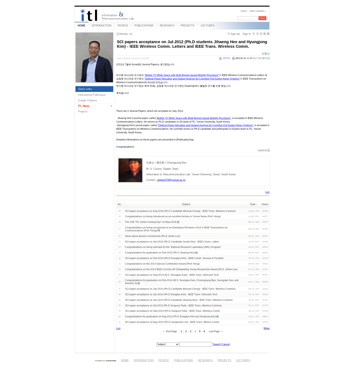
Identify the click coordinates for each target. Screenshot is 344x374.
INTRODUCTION (101, 25)
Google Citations (87, 100)
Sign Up (235, 33)
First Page (171, 331)
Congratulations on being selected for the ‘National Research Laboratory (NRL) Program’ (173, 247)
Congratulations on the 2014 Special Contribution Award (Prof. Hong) (162, 263)
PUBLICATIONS (144, 25)
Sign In (247, 33)
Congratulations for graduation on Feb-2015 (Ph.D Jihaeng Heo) (160, 252)
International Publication (92, 94)
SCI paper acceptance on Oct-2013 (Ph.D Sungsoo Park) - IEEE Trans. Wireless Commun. (173, 305)
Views (265, 204)
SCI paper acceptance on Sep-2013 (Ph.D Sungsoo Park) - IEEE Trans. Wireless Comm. (172, 311)
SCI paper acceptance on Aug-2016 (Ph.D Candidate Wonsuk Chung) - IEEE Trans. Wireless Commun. (180, 210)
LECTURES (208, 25)
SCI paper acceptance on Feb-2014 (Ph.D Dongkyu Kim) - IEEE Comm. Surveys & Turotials (174, 258)
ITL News (83, 105)
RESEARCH (167, 25)
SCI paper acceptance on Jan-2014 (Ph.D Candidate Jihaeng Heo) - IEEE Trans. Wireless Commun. (179, 300)
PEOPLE (123, 25)
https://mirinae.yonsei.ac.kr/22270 (133, 58)
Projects (83, 111)
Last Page (214, 331)
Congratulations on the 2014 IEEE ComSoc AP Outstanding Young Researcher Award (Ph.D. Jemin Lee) (181, 269)
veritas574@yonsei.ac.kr (171, 179)
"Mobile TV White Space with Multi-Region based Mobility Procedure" (181, 75)
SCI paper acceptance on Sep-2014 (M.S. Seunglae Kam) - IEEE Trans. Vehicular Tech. (172, 274)
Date (252, 204)
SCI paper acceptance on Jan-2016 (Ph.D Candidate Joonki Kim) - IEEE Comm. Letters (172, 241)
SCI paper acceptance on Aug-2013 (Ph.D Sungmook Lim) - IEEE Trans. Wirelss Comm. (172, 322)
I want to (262, 150)
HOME (81, 25)
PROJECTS (187, 25)
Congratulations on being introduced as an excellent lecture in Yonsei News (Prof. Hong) (173, 216)
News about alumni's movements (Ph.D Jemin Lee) (152, 236)
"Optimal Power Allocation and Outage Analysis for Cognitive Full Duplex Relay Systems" (192, 78)
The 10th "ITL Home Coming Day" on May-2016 (150, 222)
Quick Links (85, 89)
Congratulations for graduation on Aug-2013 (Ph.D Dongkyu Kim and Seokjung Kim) (170, 316)
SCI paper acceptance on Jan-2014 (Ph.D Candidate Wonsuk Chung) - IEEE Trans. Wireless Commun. (180, 288)
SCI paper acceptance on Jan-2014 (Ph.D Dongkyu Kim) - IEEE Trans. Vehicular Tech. (171, 294)
